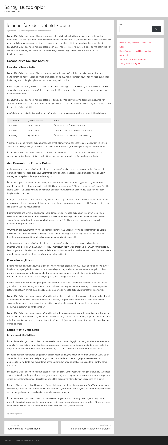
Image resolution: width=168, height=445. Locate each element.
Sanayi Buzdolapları (25, 7)
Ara (120, 24)
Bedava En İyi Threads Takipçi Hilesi (135, 43)
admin (40, 31)
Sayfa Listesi (125, 55)
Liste (121, 47)
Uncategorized (16, 414)
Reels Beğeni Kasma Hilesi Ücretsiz (135, 51)
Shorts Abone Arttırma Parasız (132, 59)
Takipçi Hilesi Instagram (129, 63)
